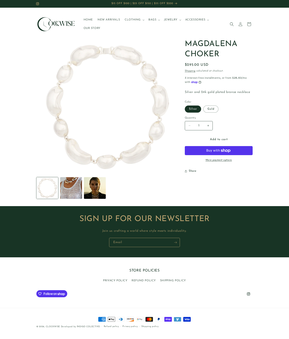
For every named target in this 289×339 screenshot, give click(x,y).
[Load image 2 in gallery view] (71, 188)
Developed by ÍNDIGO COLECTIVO (80, 327)
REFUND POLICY (144, 280)
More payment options (219, 160)
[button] (134, 20)
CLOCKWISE (53, 327)
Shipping (190, 71)
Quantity (190, 118)
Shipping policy (150, 326)
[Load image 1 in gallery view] (47, 188)
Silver (193, 108)
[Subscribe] (175, 242)
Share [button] (192, 171)
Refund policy (111, 326)
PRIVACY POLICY (115, 280)
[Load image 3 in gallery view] (95, 188)
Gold (210, 108)
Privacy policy (130, 326)
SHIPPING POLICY (173, 280)
